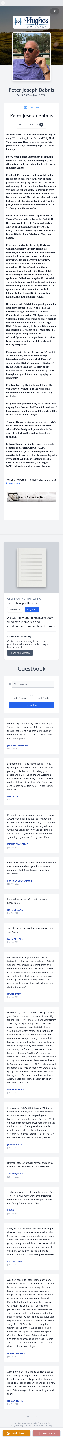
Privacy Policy (23, 1425)
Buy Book (32, 609)
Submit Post (31, 705)
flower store (13, 483)
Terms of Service (40, 1425)
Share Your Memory (20, 652)
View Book (15, 609)
